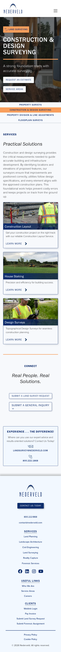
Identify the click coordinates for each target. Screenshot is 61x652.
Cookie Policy (30, 639)
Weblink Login (30, 608)
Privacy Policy (30, 634)
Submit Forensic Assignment (30, 623)
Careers (28, 596)
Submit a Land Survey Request (30, 395)
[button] (55, 11)
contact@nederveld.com (30, 522)
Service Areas (14, 89)
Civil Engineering (30, 547)
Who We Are (28, 586)
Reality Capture (30, 557)
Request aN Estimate (18, 79)
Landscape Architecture (30, 541)
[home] (13, 8)
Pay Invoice (30, 613)
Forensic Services (30, 563)
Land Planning (30, 536)
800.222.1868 (30, 516)
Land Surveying (30, 552)
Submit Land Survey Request (31, 618)
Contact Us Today (30, 505)
